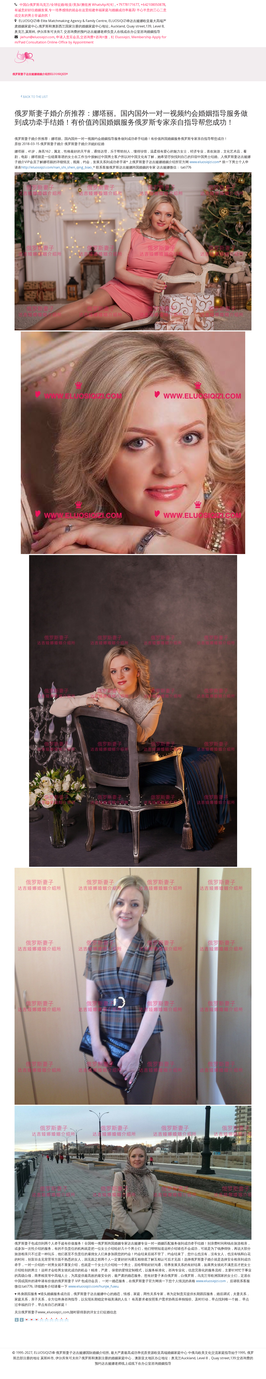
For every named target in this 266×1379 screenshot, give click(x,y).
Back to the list (35, 96)
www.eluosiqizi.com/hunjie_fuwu (93, 1286)
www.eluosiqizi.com (204, 162)
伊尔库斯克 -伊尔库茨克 (175, 64)
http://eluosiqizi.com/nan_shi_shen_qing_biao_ (57, 167)
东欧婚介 (141, 64)
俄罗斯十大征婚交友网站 (105, 64)
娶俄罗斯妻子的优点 (62, 64)
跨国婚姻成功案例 (217, 64)
